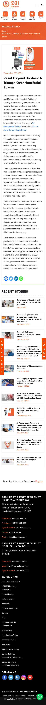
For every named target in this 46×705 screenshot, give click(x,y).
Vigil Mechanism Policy (10, 649)
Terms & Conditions (35, 695)
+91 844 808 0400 (14, 561)
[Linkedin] (16, 279)
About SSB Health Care (11, 581)
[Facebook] (43, 341)
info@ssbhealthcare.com (14, 537)
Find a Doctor (14, 19)
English (39, 481)
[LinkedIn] (44, 348)
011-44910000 (22, 570)
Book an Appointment (10, 608)
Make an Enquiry (8, 599)
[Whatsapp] (21, 279)
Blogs (4, 618)
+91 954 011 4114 (14, 518)
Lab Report (23, 19)
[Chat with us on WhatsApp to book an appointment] (40, 696)
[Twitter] (44, 345)
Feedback (6, 603)
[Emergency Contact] (44, 348)
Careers (41, 18)
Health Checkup (32, 19)
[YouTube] (44, 356)
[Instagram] (44, 352)
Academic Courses (9, 640)
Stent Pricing (7, 630)
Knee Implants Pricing (10, 635)
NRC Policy (6, 644)
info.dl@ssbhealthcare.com (15, 566)
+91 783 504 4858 (14, 523)
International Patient (5, 19)
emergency (2, 356)
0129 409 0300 (11, 532)
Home (4, 31)
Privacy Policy (9, 699)
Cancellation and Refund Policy (13, 695)
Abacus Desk (30, 699)
